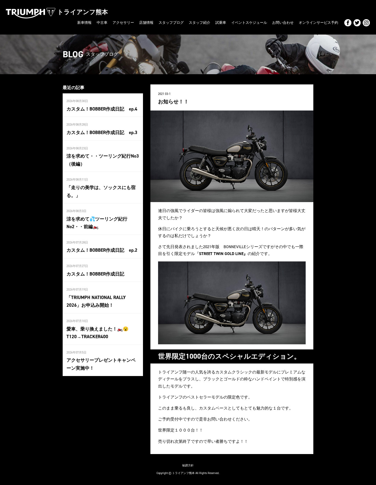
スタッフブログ (171, 22)
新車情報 (84, 22)
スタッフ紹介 (199, 22)
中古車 (102, 22)
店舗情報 (146, 22)
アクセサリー (123, 22)
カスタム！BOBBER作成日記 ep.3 (102, 132)
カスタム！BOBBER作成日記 (95, 274)
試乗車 (220, 22)
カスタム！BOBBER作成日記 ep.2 (102, 250)
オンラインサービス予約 (318, 22)
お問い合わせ (283, 22)
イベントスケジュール (249, 22)
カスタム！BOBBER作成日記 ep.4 (102, 109)
